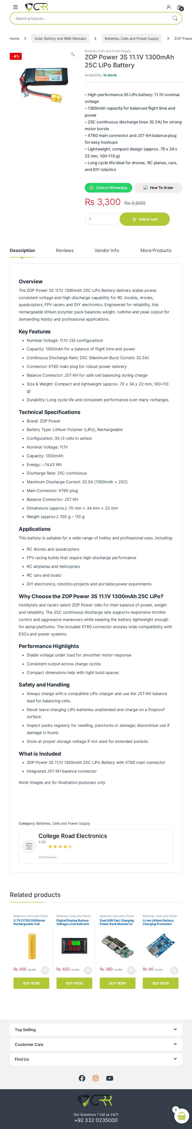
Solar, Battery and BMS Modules (60, 38)
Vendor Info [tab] (106, 250)
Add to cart (148, 219)
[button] (72, 54)
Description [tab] (22, 250)
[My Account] (169, 7)
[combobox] (89, 18)
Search (175, 18)
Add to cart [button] (45, 970)
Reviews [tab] (64, 250)
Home (14, 38)
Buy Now (31, 983)
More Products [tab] (155, 250)
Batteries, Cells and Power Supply (132, 38)
